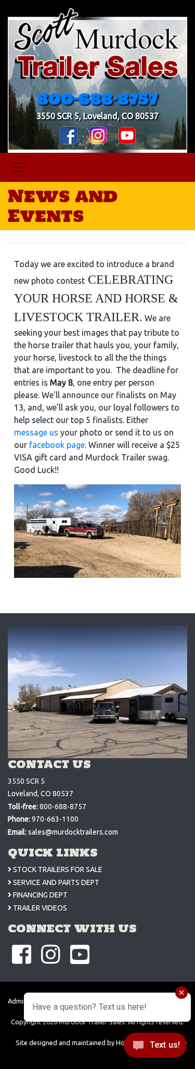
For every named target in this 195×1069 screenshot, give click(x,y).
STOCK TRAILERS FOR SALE (56, 869)
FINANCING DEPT (39, 895)
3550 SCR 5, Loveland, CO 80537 (97, 116)
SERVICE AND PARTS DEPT (55, 882)
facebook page (57, 445)
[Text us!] (155, 1047)
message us (36, 432)
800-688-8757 (97, 99)
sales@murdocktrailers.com (73, 832)
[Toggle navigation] (18, 167)
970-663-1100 (55, 819)
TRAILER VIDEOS (39, 908)
